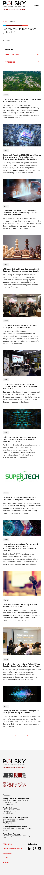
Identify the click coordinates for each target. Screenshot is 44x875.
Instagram (34, 848)
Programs (7, 844)
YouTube (39, 848)
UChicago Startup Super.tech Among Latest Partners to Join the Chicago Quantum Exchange (19, 439)
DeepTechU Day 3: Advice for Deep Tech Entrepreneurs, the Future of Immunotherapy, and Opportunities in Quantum (20, 547)
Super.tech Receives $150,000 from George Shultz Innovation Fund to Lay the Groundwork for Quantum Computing (22, 157)
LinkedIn (29, 848)
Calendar (7, 853)
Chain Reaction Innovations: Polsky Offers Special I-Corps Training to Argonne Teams (21, 665)
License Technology (12, 849)
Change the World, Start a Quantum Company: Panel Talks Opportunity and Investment (20, 386)
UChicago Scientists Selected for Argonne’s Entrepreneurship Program (22, 100)
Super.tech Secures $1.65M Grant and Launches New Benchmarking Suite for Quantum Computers (20, 213)
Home (5, 21)
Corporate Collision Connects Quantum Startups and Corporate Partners (20, 326)
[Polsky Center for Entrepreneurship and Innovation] (16, 5)
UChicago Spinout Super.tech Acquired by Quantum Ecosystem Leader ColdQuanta (21, 270)
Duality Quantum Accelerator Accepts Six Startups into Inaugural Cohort (21, 712)
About (6, 862)
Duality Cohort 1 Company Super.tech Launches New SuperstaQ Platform (19, 498)
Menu (36, 6)
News (5, 858)
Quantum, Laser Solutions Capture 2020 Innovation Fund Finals (20, 606)
